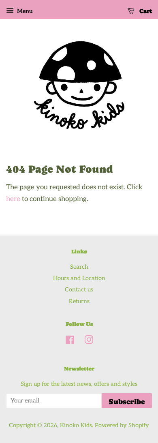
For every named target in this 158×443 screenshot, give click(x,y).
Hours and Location (79, 278)
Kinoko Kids (76, 425)
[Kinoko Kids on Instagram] (88, 341)
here (13, 199)
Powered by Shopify (122, 425)
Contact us (79, 289)
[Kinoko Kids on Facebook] (70, 341)
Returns (79, 301)
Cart (145, 11)
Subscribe (127, 401)
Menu (24, 11)
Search (79, 266)
